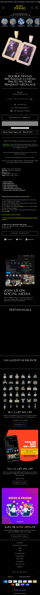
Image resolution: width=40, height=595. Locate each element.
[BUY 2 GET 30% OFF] (20, 391)
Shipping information (20, 233)
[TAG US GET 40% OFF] (20, 448)
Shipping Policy (20, 556)
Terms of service (20, 564)
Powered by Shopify (20, 593)
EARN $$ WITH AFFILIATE (20, 545)
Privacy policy (20, 561)
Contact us (20, 566)
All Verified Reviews (20, 553)
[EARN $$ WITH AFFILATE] (20, 506)
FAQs (20, 550)
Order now (19, 483)
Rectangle (20, 73)
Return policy (20, 558)
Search (20, 548)
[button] (20, 123)
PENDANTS (20, 424)
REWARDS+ (20, 542)
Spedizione (15, 94)
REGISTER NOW (20, 536)
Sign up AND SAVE (19, 572)
